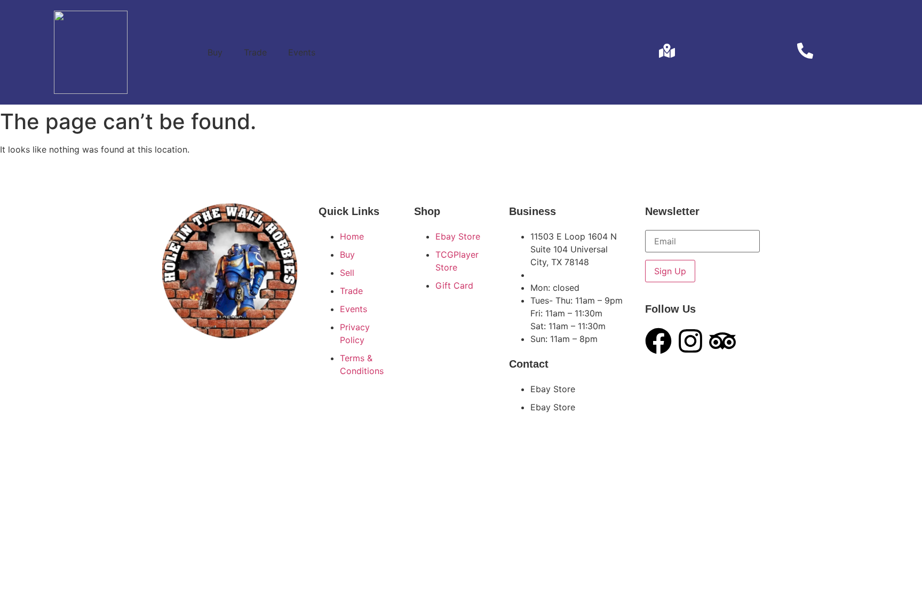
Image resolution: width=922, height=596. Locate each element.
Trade (255, 52)
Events (301, 52)
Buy (215, 52)
